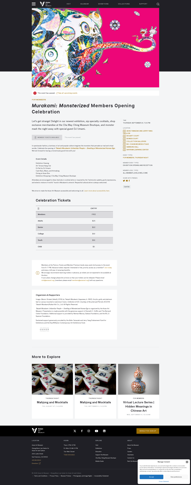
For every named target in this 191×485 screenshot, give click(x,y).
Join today (108, 268)
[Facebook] (82, 431)
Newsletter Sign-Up (148, 431)
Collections (124, 4)
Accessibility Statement (101, 476)
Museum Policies (66, 476)
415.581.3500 (36, 460)
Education (98, 451)
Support (143, 4)
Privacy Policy (54, 476)
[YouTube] (96, 431)
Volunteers (130, 455)
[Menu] (34, 4)
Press (129, 448)
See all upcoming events (67, 93)
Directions (35, 463)
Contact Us (130, 458)
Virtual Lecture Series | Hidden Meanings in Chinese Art (138, 406)
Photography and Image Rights (82, 476)
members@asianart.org (80, 280)
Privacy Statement (164, 481)
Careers (129, 451)
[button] (187, 462)
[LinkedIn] (104, 431)
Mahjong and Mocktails (52, 402)
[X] (75, 431)
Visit (69, 4)
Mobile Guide (100, 461)
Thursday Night (142, 157)
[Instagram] (88, 431)
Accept (151, 477)
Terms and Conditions (40, 476)
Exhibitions (103, 4)
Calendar (84, 4)
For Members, (129, 157)
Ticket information (69, 455)
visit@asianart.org (47, 280)
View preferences (176, 477)
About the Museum (133, 445)
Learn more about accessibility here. (97, 191)
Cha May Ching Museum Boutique (106, 458)
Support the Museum (102, 455)
